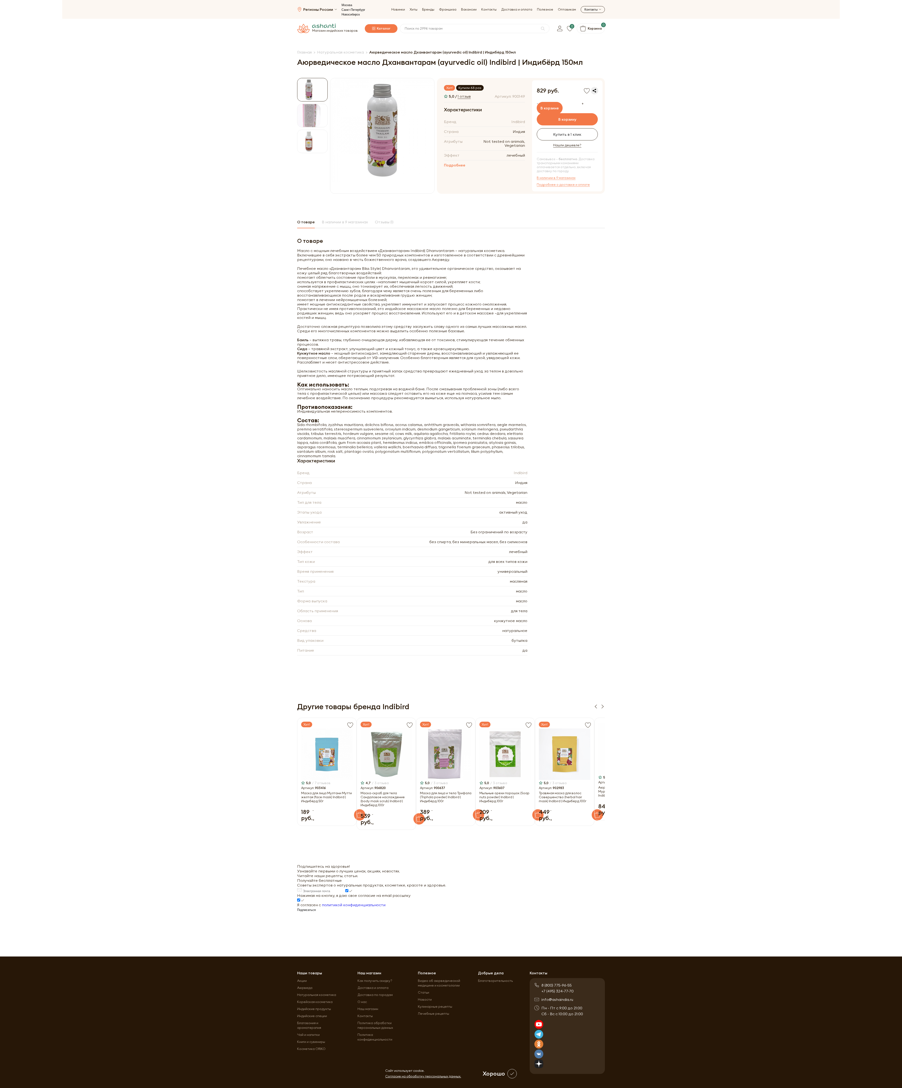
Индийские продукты (314, 1009)
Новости (425, 999)
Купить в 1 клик (567, 134)
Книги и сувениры (311, 1042)
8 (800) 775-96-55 (556, 985)
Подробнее (454, 165)
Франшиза (447, 10)
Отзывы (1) (384, 222)
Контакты (489, 10)
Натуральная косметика (316, 995)
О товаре (306, 222)
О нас (362, 1002)
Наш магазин (368, 1009)
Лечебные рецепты (433, 1013)
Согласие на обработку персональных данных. (423, 1076)
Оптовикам (567, 10)
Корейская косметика (315, 1002)
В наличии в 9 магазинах (556, 178)
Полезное (545, 10)
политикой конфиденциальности (353, 904)
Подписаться (306, 910)
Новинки (398, 10)
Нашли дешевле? (567, 145)
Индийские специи (312, 1016)
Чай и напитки (308, 1035)
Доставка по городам (375, 995)
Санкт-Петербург (353, 10)
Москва (347, 5)
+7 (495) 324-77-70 (557, 991)
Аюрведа (304, 988)
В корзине (549, 108)
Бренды (428, 10)
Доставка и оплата (516, 10)
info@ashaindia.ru (557, 999)
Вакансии (469, 10)
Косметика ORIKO (311, 1049)
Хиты (413, 10)
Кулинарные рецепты (435, 1006)
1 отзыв (464, 96)
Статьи (423, 992)
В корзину (567, 119)
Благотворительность (495, 981)
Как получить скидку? (375, 981)
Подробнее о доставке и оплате (563, 185)
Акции (302, 981)
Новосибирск (351, 14)
